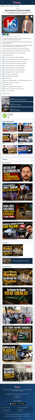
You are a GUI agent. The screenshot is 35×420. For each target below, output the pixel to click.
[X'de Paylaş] (4, 34)
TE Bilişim (19, 418)
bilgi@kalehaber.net (18, 397)
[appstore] (13, 404)
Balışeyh (11, 416)
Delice (17, 416)
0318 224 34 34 (18, 395)
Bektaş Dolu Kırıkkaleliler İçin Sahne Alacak (9, 154)
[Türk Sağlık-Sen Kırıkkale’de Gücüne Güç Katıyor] (25, 149)
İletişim (20, 414)
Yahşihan (28, 416)
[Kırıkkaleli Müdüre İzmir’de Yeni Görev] (25, 127)
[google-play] (22, 404)
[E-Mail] (8, 118)
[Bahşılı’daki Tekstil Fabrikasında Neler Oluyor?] (9, 137)
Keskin (23, 416)
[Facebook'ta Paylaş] (2, 34)
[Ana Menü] (2, 2)
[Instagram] (17, 401)
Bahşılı (9, 416)
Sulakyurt (25, 416)
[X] (16, 401)
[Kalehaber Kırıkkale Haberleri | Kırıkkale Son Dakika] (17, 2)
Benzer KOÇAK (5, 36)
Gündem (17, 8)
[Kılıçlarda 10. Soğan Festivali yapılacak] (9, 127)
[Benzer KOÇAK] (4, 115)
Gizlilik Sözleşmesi (26, 414)
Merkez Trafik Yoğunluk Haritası (23, 407)
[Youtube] (19, 401)
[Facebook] (14, 401)
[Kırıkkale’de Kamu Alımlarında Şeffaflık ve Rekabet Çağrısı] (25, 137)
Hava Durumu (8, 414)
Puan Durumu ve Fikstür (7, 409)
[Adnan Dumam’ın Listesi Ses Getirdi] (17, 24)
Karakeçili (19, 416)
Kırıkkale (6, 416)
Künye (22, 414)
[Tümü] (32, 159)
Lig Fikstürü (17, 414)
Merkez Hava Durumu (7, 407)
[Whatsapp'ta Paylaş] (6, 34)
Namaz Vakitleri (12, 414)
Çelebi (14, 416)
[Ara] (32, 2)
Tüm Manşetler (21, 409)
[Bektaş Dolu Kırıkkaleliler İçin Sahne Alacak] (9, 149)
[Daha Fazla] (8, 34)
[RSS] (21, 401)
